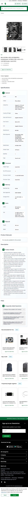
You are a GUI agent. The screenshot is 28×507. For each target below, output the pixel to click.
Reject (5, 495)
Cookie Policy (3, 492)
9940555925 (14, 0)
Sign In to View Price (6, 69)
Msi (1, 54)
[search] (2, 8)
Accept (14, 495)
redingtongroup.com (18, 485)
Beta (17, 329)
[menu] (2, 3)
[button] (14, 423)
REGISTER (18, 3)
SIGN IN (25, 3)
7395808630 (24, 0)
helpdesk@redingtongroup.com (8, 479)
